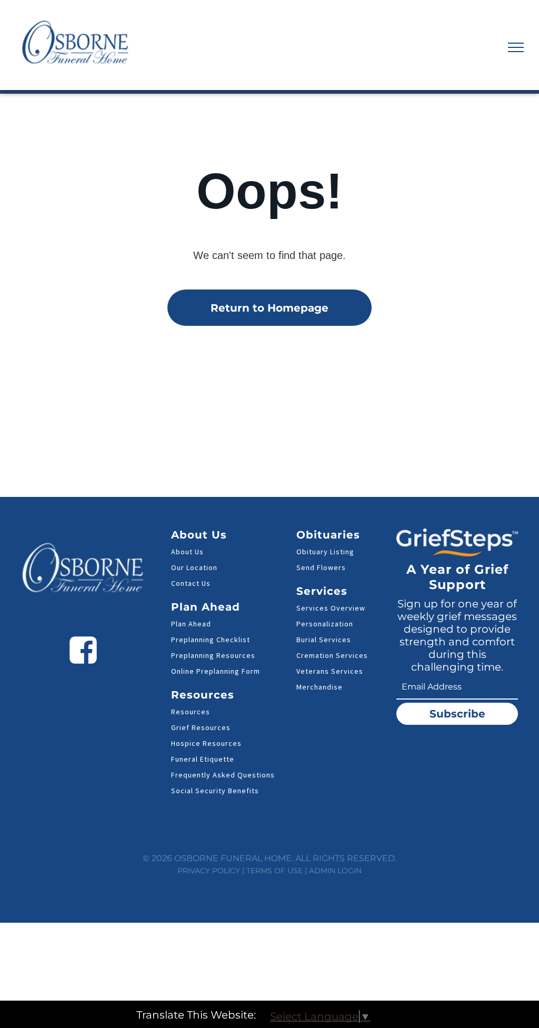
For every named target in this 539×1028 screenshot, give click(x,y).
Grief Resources (201, 727)
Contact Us (191, 583)
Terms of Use (274, 870)
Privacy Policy (208, 870)
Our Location (194, 567)
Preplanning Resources (213, 655)
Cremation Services (332, 655)
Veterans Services (329, 671)
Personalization (324, 623)
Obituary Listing (325, 551)
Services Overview (330, 608)
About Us (187, 551)
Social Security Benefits (215, 790)
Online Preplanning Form (215, 671)
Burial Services (323, 639)
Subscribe (457, 713)
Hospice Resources (206, 743)
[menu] (516, 47)
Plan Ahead (191, 623)
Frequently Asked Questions (223, 775)
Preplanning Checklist (210, 639)
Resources (190, 711)
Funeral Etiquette (202, 759)
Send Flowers (321, 567)
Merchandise (319, 687)
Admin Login (335, 870)
